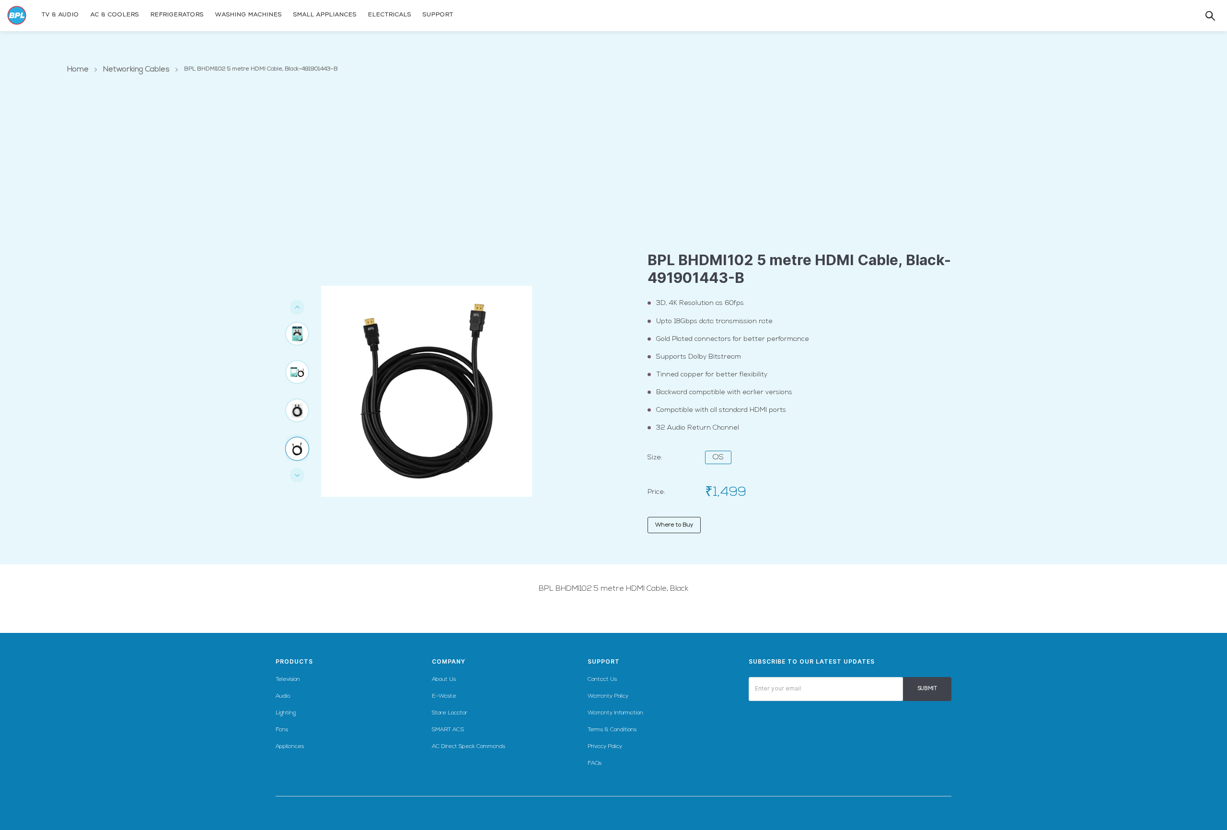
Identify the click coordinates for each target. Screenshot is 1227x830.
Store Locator (449, 713)
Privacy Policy (605, 746)
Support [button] (604, 661)
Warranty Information (615, 713)
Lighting (286, 713)
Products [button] (294, 661)
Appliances (290, 746)
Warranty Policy (608, 696)
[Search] (1200, 15)
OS (718, 457)
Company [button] (448, 661)
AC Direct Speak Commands (468, 746)
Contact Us (602, 679)
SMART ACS (448, 730)
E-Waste (444, 696)
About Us (444, 679)
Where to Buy (674, 525)
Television (288, 679)
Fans (282, 730)
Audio (283, 696)
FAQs (595, 763)
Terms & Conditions (612, 730)
